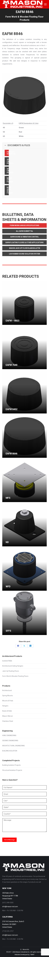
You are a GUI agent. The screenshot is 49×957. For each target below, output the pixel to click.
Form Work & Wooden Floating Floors (15, 676)
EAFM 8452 (11, 409)
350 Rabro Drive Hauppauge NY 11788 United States (10, 896)
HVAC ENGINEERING (9, 735)
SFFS (8, 630)
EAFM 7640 (11, 365)
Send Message (9, 840)
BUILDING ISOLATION (9, 751)
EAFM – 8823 (12, 320)
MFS (8, 498)
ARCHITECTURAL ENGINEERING (13, 746)
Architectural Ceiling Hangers (12, 666)
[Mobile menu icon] (45, 4)
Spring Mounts (7, 695)
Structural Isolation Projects (12, 770)
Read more (10, 324)
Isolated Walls (7, 661)
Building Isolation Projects (11, 765)
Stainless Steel (7, 721)
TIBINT (32, 954)
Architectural (7, 690)
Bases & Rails (7, 711)
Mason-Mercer (7, 716)
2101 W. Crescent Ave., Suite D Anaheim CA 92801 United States (13, 924)
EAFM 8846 (11, 453)
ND (7, 542)
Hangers (5, 706)
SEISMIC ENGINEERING (10, 740)
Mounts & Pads (7, 701)
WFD (8, 586)
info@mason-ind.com (10, 906)
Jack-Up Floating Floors (10, 671)
